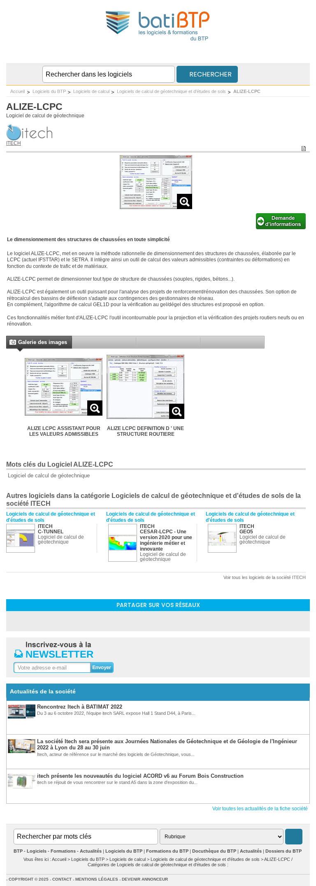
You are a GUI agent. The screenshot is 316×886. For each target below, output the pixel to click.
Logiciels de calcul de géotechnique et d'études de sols (171, 91)
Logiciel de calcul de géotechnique (45, 116)
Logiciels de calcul (91, 91)
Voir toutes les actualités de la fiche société (260, 809)
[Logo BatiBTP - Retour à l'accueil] (158, 41)
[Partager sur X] (179, 620)
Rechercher (210, 74)
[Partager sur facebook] (158, 620)
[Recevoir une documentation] (281, 227)
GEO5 (246, 532)
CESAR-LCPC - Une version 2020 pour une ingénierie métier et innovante (166, 540)
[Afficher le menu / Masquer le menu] (305, 54)
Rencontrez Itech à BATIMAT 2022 (79, 707)
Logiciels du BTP (49, 91)
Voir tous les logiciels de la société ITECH (264, 577)
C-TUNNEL (50, 532)
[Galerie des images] (12, 343)
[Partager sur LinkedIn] (136, 620)
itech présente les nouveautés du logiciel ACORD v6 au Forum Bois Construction (140, 776)
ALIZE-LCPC (246, 91)
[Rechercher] (293, 836)
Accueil (17, 91)
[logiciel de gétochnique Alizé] (156, 206)
